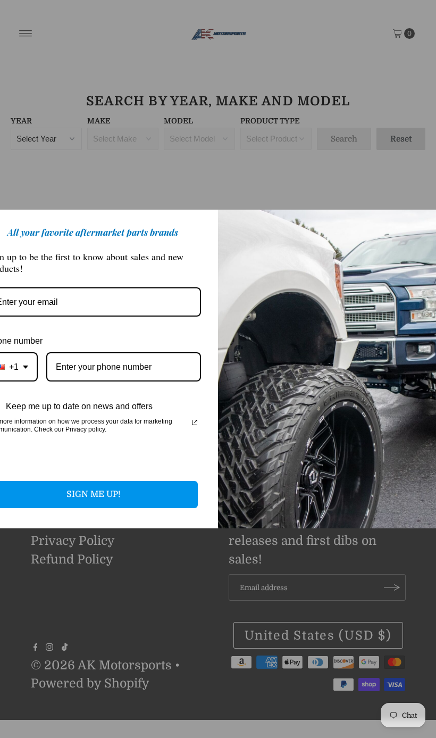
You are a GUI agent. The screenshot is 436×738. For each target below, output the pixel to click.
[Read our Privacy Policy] (194, 422)
